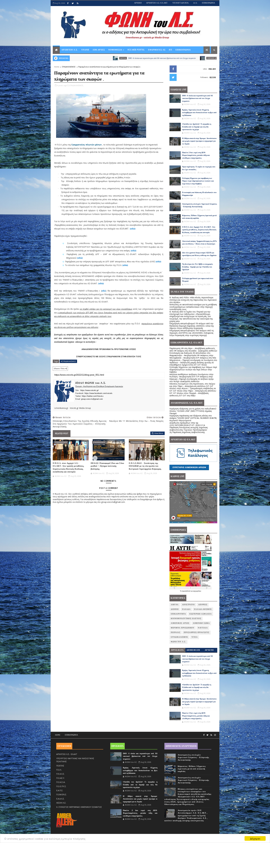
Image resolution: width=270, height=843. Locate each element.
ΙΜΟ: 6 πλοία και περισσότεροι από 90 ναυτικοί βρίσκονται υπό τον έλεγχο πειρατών (104, 58)
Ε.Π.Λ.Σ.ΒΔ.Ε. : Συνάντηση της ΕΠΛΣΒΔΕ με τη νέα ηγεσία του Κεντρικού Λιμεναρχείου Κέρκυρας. (145, 466)
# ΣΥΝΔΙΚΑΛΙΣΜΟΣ (68, 361)
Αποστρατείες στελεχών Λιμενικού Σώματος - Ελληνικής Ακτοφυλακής (193, 757)
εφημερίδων (197, 591)
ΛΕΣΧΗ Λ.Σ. (61, 802)
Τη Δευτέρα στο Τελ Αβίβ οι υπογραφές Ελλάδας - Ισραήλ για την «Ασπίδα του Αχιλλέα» (197, 267)
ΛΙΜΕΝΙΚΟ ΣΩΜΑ (201, 623)
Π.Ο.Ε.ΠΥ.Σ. (61, 786)
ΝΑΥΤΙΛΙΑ (203, 628)
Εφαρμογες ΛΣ (157, 50)
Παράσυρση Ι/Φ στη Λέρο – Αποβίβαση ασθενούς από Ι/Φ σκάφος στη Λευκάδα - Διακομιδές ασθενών (193, 349)
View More (158, 433)
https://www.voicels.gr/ (89, 390)
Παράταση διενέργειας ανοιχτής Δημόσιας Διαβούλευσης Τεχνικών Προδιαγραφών (188, 428)
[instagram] (215, 735)
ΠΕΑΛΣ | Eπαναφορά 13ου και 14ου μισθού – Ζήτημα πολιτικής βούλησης (107, 466)
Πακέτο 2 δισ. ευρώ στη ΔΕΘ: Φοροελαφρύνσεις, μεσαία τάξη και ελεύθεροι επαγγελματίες (196, 155)
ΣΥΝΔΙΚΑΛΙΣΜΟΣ (69, 66)
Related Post (61, 433)
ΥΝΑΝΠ (85, 50)
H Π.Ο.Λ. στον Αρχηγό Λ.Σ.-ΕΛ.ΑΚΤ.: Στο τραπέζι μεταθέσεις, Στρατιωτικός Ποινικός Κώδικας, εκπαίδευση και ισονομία (68, 467)
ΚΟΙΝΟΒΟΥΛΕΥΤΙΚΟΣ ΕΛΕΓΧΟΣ (186, 619)
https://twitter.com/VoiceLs (93, 396)
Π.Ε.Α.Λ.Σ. (60, 773)
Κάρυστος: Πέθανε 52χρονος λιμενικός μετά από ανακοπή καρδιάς (192, 768)
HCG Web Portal (136, 50)
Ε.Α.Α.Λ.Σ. (60, 798)
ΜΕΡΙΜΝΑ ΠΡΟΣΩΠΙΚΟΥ (182, 628)
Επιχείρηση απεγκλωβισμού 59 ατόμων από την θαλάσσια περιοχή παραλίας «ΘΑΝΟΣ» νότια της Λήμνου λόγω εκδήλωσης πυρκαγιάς (191, 326)
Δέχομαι (255, 838)
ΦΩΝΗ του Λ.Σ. (178, 642)
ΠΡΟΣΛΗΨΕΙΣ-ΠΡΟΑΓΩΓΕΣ (196, 632)
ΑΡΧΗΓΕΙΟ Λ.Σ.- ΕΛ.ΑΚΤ (66, 754)
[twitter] (73, 3)
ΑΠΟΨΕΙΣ (202, 605)
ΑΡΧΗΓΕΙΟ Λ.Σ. (69, 50)
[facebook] (68, 3)
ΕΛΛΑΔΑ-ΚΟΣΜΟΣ (203, 609)
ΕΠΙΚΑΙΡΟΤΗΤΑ (178, 614)
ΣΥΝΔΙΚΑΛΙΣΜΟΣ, (76, 85)
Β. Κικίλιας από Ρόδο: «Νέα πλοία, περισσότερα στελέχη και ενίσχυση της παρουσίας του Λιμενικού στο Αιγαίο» (193, 300)
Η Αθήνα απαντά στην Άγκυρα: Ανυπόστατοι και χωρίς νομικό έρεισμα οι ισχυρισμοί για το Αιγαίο (199, 141)
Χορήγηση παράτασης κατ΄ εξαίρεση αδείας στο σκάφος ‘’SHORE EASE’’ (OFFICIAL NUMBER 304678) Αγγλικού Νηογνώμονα (193, 418)
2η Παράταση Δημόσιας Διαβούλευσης (187, 432)
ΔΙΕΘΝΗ (175, 609)
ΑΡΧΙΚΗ (138, 3)
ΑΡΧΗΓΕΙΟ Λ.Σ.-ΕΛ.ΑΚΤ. (157, 3)
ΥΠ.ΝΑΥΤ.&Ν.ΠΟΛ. (180, 3)
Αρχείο (209, 650)
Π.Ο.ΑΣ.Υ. (60, 778)
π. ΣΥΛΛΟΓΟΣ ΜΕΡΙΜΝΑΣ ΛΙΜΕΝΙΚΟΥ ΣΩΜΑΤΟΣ (79, 807)
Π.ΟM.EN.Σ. (61, 794)
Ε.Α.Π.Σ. (59, 790)
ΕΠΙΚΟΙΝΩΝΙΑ (208, 3)
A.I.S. (195, 3)
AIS (170, 50)
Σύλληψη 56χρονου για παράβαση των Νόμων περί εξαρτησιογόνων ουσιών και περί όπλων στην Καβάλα (198, 181)
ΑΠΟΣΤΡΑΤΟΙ (188, 605)
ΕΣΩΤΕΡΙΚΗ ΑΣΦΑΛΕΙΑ (200, 614)
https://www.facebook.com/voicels (98, 393)
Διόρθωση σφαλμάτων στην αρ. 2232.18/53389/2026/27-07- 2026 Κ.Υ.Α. (187, 423)
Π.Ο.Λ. (59, 769)
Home (56, 66)
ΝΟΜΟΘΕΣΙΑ (115, 50)
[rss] (78, 3)
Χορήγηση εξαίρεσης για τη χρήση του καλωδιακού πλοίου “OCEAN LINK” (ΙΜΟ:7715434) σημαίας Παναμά (192, 411)
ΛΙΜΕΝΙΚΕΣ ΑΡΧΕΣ (155, 58)
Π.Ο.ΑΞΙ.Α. (60, 782)
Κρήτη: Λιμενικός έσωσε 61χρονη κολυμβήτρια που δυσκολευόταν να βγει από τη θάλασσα (200, 58)
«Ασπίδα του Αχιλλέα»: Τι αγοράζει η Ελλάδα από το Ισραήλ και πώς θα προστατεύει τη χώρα (196, 127)
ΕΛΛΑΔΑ (186, 609)
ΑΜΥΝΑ (175, 605)
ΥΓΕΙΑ (195, 637)
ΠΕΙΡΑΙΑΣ (175, 632)
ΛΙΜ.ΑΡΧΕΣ (99, 50)
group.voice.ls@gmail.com (92, 399)
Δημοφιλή (193, 650)
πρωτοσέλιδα (186, 591)
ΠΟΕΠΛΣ (60, 765)
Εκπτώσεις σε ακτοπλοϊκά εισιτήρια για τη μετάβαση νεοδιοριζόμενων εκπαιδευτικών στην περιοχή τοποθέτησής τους (193, 307)
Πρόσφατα (177, 650)
